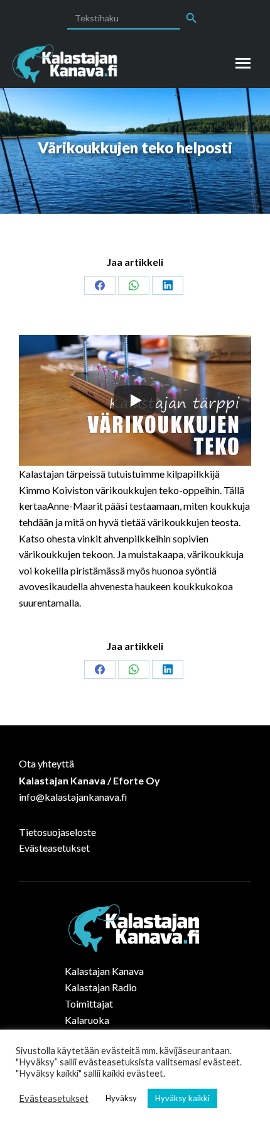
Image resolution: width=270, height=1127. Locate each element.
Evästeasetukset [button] (54, 1098)
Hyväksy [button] (121, 1098)
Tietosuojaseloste (57, 832)
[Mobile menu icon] (243, 63)
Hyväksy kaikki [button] (182, 1098)
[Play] (135, 400)
